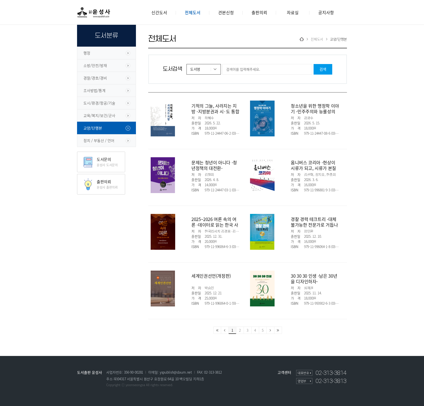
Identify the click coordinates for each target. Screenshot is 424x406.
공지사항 (326, 12)
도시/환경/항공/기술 (99, 103)
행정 (86, 53)
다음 (270, 330)
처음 (217, 330)
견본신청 (226, 12)
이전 (225, 330)
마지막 (278, 330)
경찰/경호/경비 (95, 78)
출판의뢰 (259, 12)
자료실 (293, 12)
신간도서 (159, 12)
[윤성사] (93, 12)
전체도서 (192, 12)
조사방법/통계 (94, 90)
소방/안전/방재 (95, 65)
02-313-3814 (331, 373)
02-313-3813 (331, 381)
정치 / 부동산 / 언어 (98, 140)
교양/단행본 (92, 128)
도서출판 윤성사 (89, 372)
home (302, 39)
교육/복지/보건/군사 (99, 115)
